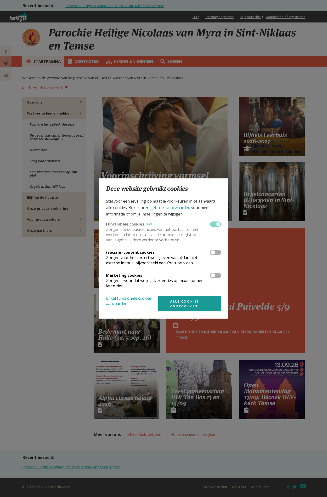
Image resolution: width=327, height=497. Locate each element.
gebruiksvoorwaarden (170, 207)
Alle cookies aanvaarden (184, 303)
